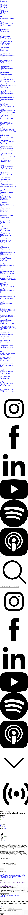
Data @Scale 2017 (4, 164)
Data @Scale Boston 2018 (6, 347)
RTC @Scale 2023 (4, 50)
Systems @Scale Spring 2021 (7, 97)
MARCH (2, 49)
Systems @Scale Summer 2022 (7, 81)
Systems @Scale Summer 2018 (7, 146)
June (1, 6)
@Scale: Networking (5, 11)
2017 (1, 154)
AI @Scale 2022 (4, 87)
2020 (1, 108)
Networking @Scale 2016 (6, 179)
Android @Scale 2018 (5, 135)
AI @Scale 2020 (4, 115)
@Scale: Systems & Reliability (7, 9)
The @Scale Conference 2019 (7, 127)
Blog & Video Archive (5, 196)
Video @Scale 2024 (5, 47)
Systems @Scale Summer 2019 (7, 316)
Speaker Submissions (5, 197)
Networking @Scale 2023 (6, 60)
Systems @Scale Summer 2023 (7, 55)
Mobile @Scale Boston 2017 (6, 168)
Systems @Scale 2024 (5, 34)
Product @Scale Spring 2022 (7, 77)
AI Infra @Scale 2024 (5, 36)
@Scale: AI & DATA (4, 21)
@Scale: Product (4, 13)
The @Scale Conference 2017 (7, 166)
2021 (1, 291)
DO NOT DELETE (4, 3)
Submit (2, 868)
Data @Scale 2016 (4, 378)
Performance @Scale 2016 (6, 174)
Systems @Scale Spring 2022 (7, 74)
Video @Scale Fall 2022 (6, 91)
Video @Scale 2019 (4, 124)
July (1, 35)
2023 (1, 48)
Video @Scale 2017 (4, 158)
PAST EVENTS (3, 15)
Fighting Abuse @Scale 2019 (7, 129)
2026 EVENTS (3, 4)
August (2, 10)
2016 (1, 366)
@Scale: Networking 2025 (6, 23)
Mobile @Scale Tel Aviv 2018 (6, 153)
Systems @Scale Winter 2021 (7, 106)
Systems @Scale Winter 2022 (7, 93)
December (2, 67)
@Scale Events (3, 5)
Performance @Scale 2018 (6, 137)
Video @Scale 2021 (4, 104)
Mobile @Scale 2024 (5, 44)
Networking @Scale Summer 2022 (8, 279)
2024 (1, 223)
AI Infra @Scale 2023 (5, 53)
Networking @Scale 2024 (6, 41)
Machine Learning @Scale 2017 (7, 156)
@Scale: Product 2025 (5, 25)
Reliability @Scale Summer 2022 (8, 85)
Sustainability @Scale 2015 (6, 192)
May (1, 17)
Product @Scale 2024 (5, 235)
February (2, 71)
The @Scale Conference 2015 (7, 195)
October (2, 12)
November (2, 46)
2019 (1, 116)
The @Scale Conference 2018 (7, 148)
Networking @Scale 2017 (6, 161)
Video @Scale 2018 (4, 140)
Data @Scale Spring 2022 (6, 79)
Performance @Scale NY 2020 (7, 112)
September (2, 40)
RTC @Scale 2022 (4, 72)
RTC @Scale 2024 (4, 29)
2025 (1, 16)
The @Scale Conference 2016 (7, 184)
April (1, 75)
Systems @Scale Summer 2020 (7, 110)
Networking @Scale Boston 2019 (8, 131)
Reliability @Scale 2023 (5, 61)
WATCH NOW (3, 1)
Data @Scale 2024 (4, 31)
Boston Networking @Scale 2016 (8, 186)
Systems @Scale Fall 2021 (6, 102)
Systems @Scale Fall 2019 (6, 123)
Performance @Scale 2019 (6, 118)
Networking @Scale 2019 (6, 122)
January (2, 134)
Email (4, 910)
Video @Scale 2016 (4, 172)
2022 (1, 69)
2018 (1, 133)
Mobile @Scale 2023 (5, 260)
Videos (6, 827)
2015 (1, 190)
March (1, 28)
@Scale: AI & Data (4, 7)
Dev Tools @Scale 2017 (5, 160)
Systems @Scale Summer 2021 (7, 99)
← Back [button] (1, 861)
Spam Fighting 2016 (5, 189)
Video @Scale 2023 (5, 66)
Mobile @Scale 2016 (5, 177)
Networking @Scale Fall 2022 (7, 90)
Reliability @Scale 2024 (5, 43)
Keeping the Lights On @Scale (7, 310)
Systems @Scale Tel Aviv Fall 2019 (8, 130)
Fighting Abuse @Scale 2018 (7, 141)
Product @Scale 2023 (5, 254)
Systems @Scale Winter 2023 (7, 68)
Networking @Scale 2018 (6, 143)
